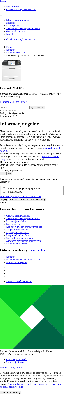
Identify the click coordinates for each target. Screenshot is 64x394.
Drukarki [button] (10, 22)
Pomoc (9, 47)
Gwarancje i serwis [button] (15, 31)
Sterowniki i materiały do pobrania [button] (23, 28)
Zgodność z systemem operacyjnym (23, 241)
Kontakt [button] (10, 34)
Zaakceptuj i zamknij (10, 392)
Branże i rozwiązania (16, 262)
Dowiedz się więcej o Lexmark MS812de (20, 196)
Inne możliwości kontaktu (19, 281)
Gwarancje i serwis (15, 224)
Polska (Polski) (13, 6)
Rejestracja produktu (16, 221)
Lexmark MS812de (15, 52)
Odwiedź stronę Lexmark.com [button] (21, 9)
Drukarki (10, 49)
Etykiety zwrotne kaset (17, 232)
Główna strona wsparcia (18, 215)
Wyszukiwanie (37, 107)
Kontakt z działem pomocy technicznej (27, 199)
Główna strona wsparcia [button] (18, 20)
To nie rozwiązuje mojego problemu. (24, 188)
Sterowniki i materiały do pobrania (23, 218)
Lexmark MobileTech (16, 243)
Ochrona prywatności (16, 359)
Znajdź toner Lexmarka (17, 229)
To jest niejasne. (14, 191)
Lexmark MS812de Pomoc (13, 102)
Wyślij (4, 199)
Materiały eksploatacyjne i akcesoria (24, 259)
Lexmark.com (39, 250)
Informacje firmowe (16, 362)
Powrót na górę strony (11, 367)
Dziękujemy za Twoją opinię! (14, 162)
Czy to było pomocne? (11, 170)
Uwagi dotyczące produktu (19, 238)
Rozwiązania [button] (12, 25)
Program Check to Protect (19, 235)
